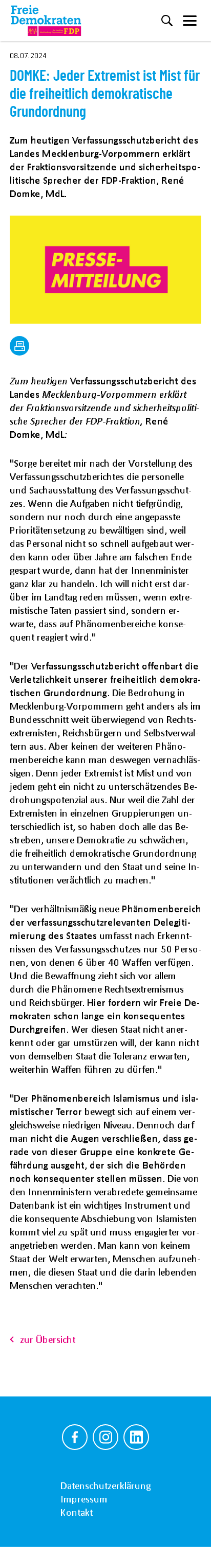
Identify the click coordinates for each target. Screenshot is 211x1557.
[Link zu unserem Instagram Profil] (105, 1437)
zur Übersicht (47, 1339)
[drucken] (19, 346)
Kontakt (76, 1512)
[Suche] (167, 20)
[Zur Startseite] (46, 20)
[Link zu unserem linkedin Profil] (136, 1437)
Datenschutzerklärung (105, 1485)
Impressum (84, 1499)
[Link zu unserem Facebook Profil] (75, 1437)
